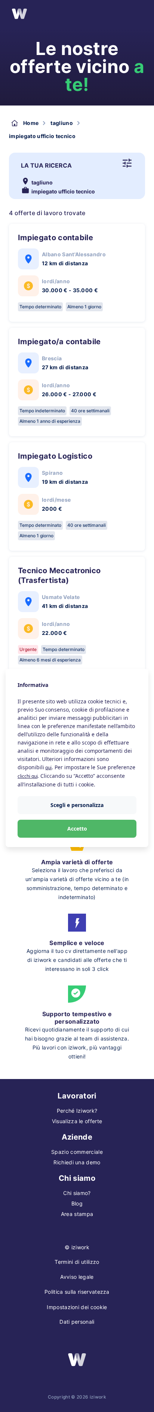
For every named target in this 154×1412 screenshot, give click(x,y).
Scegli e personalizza (77, 805)
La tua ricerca (46, 165)
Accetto (77, 828)
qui (48, 767)
